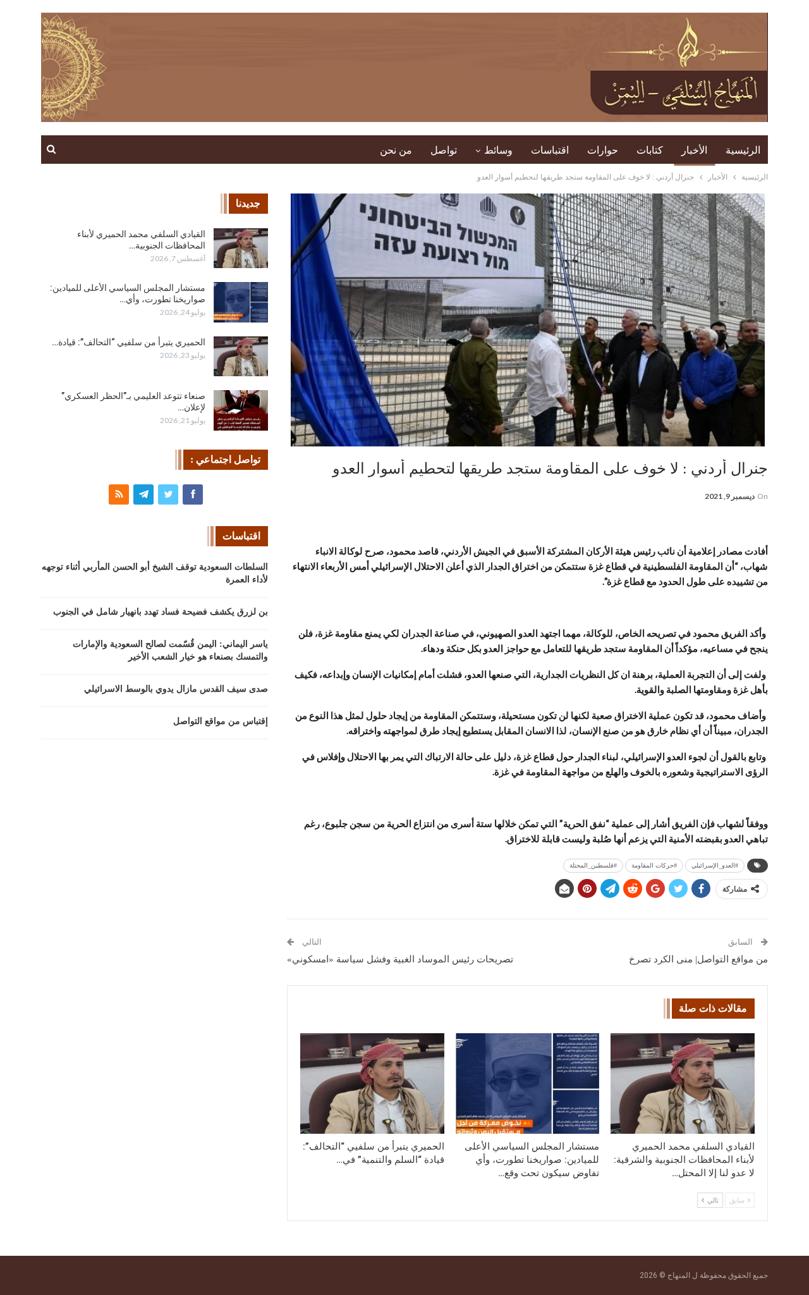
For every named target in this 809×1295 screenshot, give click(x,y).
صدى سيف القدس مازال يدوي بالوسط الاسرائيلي (176, 689)
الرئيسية (743, 150)
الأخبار (694, 150)
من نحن (396, 150)
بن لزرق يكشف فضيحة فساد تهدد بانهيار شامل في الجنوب (160, 612)
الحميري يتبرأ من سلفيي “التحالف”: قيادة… (128, 342)
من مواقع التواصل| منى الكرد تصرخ (698, 959)
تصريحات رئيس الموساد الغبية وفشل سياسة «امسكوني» (400, 959)
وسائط (498, 150)
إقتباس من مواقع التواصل (220, 721)
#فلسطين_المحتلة (593, 865)
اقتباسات (550, 150)
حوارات (602, 150)
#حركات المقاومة (654, 865)
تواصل (443, 150)
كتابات (649, 150)
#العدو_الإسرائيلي (714, 865)
